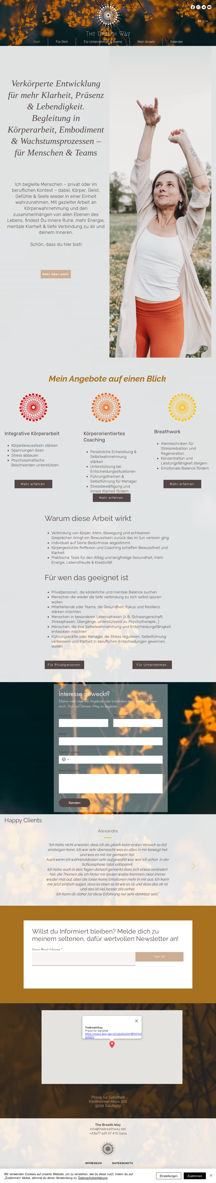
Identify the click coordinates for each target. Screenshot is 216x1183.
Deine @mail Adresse (46, 949)
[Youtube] (209, 7)
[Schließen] (210, 1176)
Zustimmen (194, 1176)
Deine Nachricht (69, 770)
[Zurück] (22, 866)
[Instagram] (198, 7)
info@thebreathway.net (108, 1129)
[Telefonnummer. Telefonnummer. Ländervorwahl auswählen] (65, 759)
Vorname (66, 715)
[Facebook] (193, 7)
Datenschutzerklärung (93, 1178)
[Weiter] (193, 866)
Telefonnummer (69, 752)
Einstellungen (169, 1176)
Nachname (120, 715)
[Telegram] (204, 7)
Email (63, 733)
